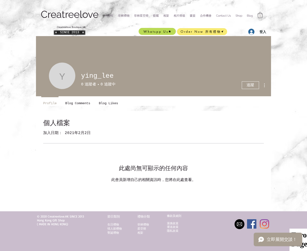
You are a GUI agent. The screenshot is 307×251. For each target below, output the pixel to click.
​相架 (140, 232)
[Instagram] (264, 224)
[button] (69, 32)
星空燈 (141, 228)
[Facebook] (251, 224)
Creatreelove (71, 14)
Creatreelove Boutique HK (71, 27)
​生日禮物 (113, 224)
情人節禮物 (114, 228)
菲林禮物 (143, 224)
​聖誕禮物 (113, 232)
